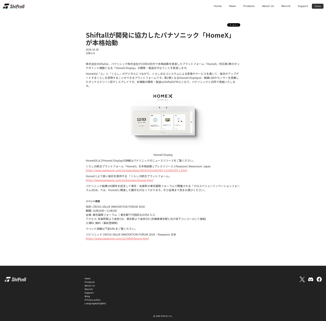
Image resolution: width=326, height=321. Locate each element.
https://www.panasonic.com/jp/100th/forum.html (117, 238)
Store (318, 6)
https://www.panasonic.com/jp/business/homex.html (119, 180)
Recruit (286, 6)
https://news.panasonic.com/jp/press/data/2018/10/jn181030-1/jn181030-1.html (136, 170)
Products (249, 6)
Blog (87, 296)
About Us (268, 6)
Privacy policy (93, 299)
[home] (13, 6)
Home (218, 6)
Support (303, 6)
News (232, 6)
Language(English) (95, 303)
